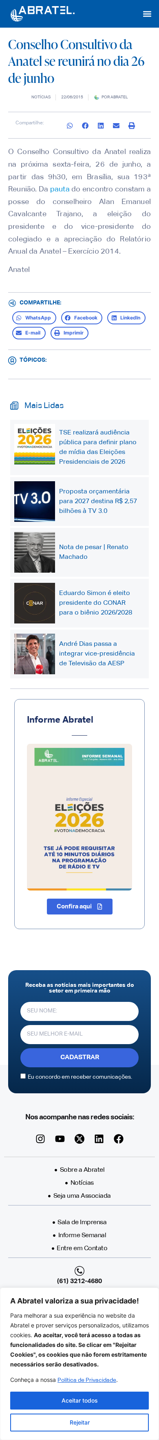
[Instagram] (40, 1139)
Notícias (41, 97)
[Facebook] (118, 1139)
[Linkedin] (99, 1139)
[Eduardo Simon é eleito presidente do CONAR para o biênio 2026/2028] (34, 603)
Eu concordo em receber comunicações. (80, 1076)
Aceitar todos (80, 1400)
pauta (60, 189)
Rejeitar (80, 1422)
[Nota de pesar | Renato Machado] (34, 552)
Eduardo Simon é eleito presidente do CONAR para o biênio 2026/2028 (95, 603)
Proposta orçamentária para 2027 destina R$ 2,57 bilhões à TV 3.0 (98, 502)
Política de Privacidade (86, 1380)
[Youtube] (60, 1139)
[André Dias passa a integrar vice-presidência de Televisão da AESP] (34, 654)
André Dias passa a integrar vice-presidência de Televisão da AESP (97, 654)
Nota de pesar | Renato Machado (93, 552)
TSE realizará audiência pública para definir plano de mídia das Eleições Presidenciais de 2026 (98, 447)
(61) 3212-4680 (79, 1281)
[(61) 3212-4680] (79, 1271)
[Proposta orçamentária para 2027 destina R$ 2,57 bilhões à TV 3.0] (34, 501)
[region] (79, 1364)
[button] (147, 13)
